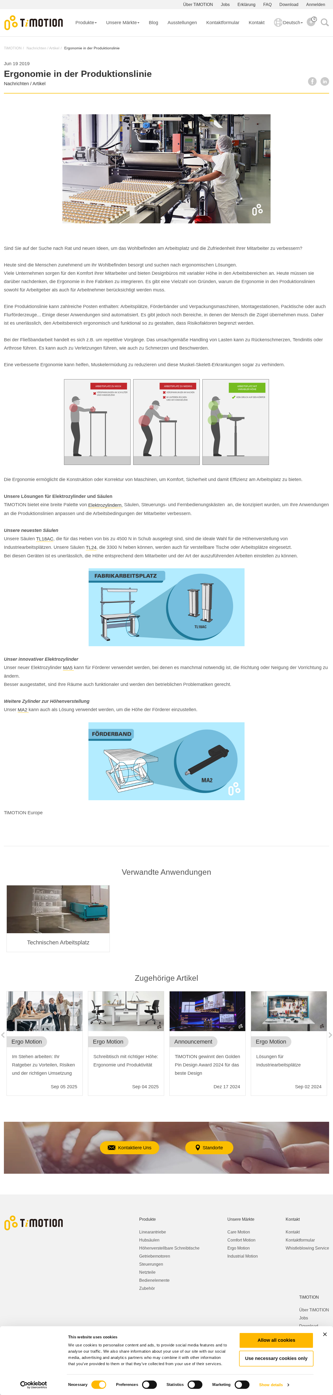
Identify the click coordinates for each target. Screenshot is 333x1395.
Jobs (225, 4)
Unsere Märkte (121, 22)
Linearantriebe (152, 1232)
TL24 (91, 547)
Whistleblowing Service (307, 1248)
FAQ (267, 4)
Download (288, 4)
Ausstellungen (182, 22)
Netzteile (147, 1272)
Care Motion (238, 1232)
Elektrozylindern (104, 505)
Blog (153, 22)
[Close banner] (325, 1334)
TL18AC (44, 539)
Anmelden (315, 4)
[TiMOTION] (34, 23)
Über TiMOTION (198, 4)
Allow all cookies (276, 1340)
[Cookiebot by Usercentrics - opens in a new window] (33, 1385)
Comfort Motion (241, 1240)
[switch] (149, 1384)
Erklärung (246, 4)
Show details (271, 1385)
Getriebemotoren (154, 1256)
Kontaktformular (222, 22)
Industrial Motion (242, 1256)
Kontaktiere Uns (134, 1147)
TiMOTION (13, 48)
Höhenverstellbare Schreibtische (169, 1248)
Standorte (213, 1147)
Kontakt (257, 22)
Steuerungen (151, 1264)
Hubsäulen (149, 1240)
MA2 (23, 709)
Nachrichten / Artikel (43, 48)
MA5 (68, 667)
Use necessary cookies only (276, 1358)
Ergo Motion (238, 1248)
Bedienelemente (154, 1280)
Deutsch (291, 22)
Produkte (84, 22)
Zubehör (147, 1288)
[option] (58, 918)
